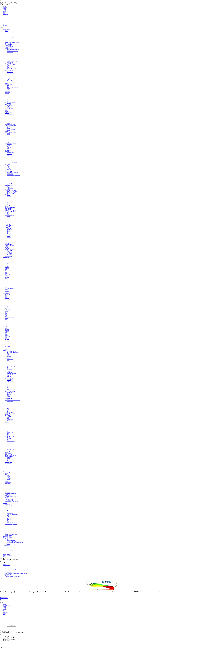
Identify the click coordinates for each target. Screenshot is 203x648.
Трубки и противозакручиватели (13, 140)
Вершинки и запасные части (10, 249)
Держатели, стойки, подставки (10, 124)
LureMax (8, 477)
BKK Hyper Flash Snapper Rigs (12, 352)
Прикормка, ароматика (9, 47)
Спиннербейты (7, 92)
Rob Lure (8, 79)
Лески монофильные (6, 293)
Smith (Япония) (9, 78)
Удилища (4, 11)
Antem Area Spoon (10, 72)
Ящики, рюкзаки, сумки (9, 201)
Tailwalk (6, 284)
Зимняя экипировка (8, 171)
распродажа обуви (3, 599)
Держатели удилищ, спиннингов (10, 493)
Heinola (8, 182)
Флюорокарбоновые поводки (12, 467)
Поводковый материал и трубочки (13, 53)
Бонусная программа (8, 572)
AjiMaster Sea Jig (10, 420)
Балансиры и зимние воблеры (10, 157)
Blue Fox (8, 66)
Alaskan (8, 527)
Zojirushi (6, 538)
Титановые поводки (10, 466)
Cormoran (8, 122)
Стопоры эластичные (8, 469)
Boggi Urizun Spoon (10, 381)
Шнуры (4, 12)
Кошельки (6, 481)
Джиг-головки (7, 415)
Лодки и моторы (6, 545)
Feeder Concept (7, 263)
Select (6, 279)
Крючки (4, 614)
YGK (6, 290)
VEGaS (8, 460)
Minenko (8, 145)
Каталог (2, 27)
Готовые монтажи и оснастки (10, 407)
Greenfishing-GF (9, 144)
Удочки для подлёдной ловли (10, 194)
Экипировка (5, 18)
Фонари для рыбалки (8, 502)
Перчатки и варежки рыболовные (11, 524)
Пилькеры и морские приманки (10, 351)
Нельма (8, 214)
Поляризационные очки (9, 46)
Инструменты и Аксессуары (8, 490)
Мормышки (7, 151)
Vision (8, 97)
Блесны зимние (7, 164)
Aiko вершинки (9, 254)
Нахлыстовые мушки (8, 44)
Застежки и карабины (8, 454)
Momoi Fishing (7, 302)
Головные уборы (10, 173)
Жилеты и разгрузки (10, 114)
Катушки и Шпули (6, 204)
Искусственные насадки (11, 192)
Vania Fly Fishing (10, 108)
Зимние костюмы (10, 174)
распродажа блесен (3, 597)
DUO (8, 353)
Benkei (6, 295)
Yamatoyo (6, 289)
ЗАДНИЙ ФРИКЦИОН (9, 208)
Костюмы (8, 508)
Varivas (6, 287)
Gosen (6, 265)
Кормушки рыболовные (9, 456)
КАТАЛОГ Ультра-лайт (7, 56)
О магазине (5, 568)
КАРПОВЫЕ (7, 227)
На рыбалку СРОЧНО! (7, 7)
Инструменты (5, 19)
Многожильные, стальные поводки (13, 465)
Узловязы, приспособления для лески (11, 501)
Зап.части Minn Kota (10, 548)
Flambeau (8, 476)
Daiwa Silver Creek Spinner (11, 68)
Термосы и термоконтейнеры (8, 537)
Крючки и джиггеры (8, 35)
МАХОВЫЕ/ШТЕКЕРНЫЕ (10, 242)
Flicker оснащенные (6, 565)
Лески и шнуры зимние (9, 185)
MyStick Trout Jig (10, 419)
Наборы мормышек (10, 152)
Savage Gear (7, 277)
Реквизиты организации (9, 571)
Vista (7, 184)
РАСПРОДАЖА (7, 205)
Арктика (6, 539)
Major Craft (7, 268)
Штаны (8, 515)
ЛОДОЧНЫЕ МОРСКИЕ (9, 245)
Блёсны (6, 30)
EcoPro (8, 167)
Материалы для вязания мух (10, 102)
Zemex (6, 292)
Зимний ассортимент (6, 22)
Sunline (6, 283)
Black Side (8, 219)
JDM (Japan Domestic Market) (12, 77)
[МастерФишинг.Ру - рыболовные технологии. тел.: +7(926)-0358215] (13, 0)
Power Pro (6, 275)
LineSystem (7, 266)
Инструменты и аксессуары (10, 129)
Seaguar (6, 278)
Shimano (8, 135)
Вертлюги (6, 452)
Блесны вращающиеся (9, 63)
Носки (8, 176)
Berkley (6, 296)
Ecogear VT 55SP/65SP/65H (12, 162)
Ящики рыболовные (10, 62)
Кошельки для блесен (10, 60)
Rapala (8, 100)
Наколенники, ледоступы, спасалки (13, 175)
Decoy (8, 85)
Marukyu (8, 396)
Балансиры (7, 358)
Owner (8, 89)
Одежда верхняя (8, 507)
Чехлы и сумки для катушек (10, 484)
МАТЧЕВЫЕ (7, 241)
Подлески (6, 110)
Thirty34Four (9, 416)
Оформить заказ (9, 647)
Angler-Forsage (9, 528)
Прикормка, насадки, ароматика (10, 143)
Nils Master (9, 169)
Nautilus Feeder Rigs (10, 409)
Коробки (6, 474)
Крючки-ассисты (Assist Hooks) (10, 413)
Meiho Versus (9, 99)
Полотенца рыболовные (9, 499)
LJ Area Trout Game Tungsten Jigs (12, 87)
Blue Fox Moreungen (10, 73)
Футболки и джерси (8, 535)
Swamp (8, 521)
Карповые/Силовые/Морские (10, 207)
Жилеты (8, 516)
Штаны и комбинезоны (11, 510)
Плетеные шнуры (8, 45)
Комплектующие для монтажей (12, 139)
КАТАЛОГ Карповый (6, 116)
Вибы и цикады (7, 371)
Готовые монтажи (10, 138)
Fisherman (8, 195)
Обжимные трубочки (8, 462)
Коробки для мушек (8, 98)
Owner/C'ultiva (9, 433)
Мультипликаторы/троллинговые (11, 210)
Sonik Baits (9, 147)
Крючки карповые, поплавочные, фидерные (15, 38)
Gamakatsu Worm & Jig (11, 441)
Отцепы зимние (10, 188)
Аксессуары (7, 57)
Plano (8, 488)
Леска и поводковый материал (10, 132)
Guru (8, 411)
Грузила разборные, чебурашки (10, 446)
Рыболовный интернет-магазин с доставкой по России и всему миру (38, 0)
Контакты (6, 575)
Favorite (6, 262)
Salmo (8, 180)
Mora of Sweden (9, 183)
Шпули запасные (8, 222)
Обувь (6, 517)
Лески (4, 13)
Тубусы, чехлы (7, 483)
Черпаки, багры (7, 200)
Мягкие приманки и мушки (10, 391)
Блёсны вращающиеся (9, 384)
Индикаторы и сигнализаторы (10, 125)
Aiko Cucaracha (9, 80)
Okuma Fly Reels (10, 96)
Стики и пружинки (8, 398)
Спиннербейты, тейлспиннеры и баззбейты (12, 400)
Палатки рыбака (8, 189)
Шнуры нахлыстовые (8, 112)
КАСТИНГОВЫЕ (8, 235)
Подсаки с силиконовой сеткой (12, 61)
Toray (6, 286)
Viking (8, 148)
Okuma (8, 212)
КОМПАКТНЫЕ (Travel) (9, 225)
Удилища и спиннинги (7, 223)
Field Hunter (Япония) (11, 64)
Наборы (6, 109)
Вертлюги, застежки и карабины (13, 49)
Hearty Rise (9, 519)
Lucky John (9, 168)
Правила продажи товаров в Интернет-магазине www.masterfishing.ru (17, 569)
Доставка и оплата (8, 574)
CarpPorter (8, 142)
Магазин (4, 6)
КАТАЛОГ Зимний (6, 150)
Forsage (6, 264)
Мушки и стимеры (8, 104)
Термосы (4, 20)
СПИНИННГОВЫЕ (8, 228)
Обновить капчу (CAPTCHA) (5, 628)
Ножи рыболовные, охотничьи (10, 496)
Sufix (5, 282)
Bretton (8, 67)
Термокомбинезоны (10, 513)
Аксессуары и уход (8, 256)
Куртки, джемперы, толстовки (12, 514)
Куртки (8, 509)
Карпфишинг (5, 9)
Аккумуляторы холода (11, 540)
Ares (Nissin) (9, 233)
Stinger (6, 281)
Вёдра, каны (7, 473)
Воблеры (6, 31)
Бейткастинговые (8, 209)
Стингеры (6, 422)
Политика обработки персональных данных (13, 576)
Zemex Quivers (9, 253)
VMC (8, 435)
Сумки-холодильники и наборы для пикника (15, 542)
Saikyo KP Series (10, 412)
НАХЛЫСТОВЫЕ (8, 243)
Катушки (4, 10)
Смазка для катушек (8, 221)
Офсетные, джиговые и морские (10, 436)
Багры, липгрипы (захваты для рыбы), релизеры (13, 491)
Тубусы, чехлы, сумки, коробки (8, 21)
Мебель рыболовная (8, 495)
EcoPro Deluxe (9, 154)
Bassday (8, 81)
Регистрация (5, 25)
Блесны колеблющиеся (9, 70)
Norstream (6, 271)
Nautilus (8, 88)
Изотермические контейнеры (12, 541)
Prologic (8, 134)
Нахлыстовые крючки (9, 430)
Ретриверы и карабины (9, 500)
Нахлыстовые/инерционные (10, 211)
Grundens (8, 518)
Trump (8, 106)
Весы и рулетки (7, 492)
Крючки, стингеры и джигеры (8, 406)
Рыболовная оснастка (8, 48)
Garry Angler (9, 376)
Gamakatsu (9, 428)
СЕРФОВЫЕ (7, 246)
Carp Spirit (8, 118)
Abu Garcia (9, 217)
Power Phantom (7, 274)
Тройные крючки (10, 40)
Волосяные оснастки (10, 137)
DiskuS (8, 155)
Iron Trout (8, 399)
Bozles (8, 355)
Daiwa (8, 160)
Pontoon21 (6, 273)
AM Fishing (9, 457)
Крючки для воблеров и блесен (12, 37)
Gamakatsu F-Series (10, 432)
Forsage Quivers (9, 251)
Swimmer (4, 564)
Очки (3, 17)
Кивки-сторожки (8, 178)
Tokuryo (6, 285)
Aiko (7, 71)
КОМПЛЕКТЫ (7, 248)
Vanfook (8, 107)
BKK (8, 408)
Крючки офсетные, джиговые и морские (14, 39)
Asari (8, 354)
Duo (7, 161)
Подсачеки (7, 498)
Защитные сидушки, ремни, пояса (11, 534)
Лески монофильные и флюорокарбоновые (12, 42)
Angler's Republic (10, 369)
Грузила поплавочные (9, 445)
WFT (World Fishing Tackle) (9, 288)
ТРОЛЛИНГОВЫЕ (8, 244)
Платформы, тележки (8, 141)
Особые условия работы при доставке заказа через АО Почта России (17, 570)
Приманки (4, 15)
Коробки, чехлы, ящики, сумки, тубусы (12, 34)
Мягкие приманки (8, 43)
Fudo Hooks (9, 426)
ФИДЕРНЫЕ (7, 247)
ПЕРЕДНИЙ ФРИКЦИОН (9, 215)
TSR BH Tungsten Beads (11, 449)
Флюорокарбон (5, 14)
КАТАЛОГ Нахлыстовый (7, 94)
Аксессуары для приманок (9, 461)
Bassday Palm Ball (10, 374)
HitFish (8, 86)
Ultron (6, 315)
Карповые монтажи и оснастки (12, 51)
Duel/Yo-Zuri (7, 261)
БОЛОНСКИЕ (7, 226)
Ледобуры (6, 181)
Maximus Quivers (10, 252)
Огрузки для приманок (9, 448)
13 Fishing (8, 216)
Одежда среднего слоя (9, 511)
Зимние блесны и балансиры (10, 32)
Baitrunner (6, 206)
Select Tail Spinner (10, 404)
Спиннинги (7, 93)
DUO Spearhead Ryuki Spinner (12, 389)
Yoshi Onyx (7, 291)
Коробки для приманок (11, 59)
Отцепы (6, 497)
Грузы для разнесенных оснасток (11, 447)
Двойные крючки (10, 36)
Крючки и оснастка (8, 84)
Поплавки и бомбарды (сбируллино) (11, 468)
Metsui (8, 65)
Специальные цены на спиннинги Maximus (8, 551)
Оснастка (6, 186)
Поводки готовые (10, 52)
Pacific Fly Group (10, 105)
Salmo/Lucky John (8, 309)
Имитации (9, 103)
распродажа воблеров (4, 598)
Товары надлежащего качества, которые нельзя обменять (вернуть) (17, 573)
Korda (8, 127)
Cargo (8, 153)
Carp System (9, 121)
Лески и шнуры (7, 91)
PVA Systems (7, 117)
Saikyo (8, 434)
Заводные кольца (8, 453)
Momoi (6, 269)
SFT (7, 146)
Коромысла (9, 187)
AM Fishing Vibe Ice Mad (11, 158)
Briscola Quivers (9, 250)
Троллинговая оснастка (9, 470)
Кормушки (7, 131)
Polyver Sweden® (10, 522)
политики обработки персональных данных (30, 630)
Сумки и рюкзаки (8, 482)
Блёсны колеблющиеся (9, 378)
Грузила (8, 50)
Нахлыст (4, 8)
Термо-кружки (9, 543)
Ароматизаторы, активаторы (12, 191)
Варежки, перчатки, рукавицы (12, 172)
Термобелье (7, 530)
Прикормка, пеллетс (10, 193)
